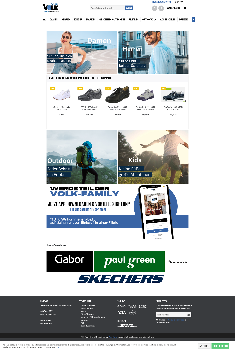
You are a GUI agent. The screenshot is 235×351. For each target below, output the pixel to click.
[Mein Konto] (161, 8)
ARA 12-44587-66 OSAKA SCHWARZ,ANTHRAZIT (89, 108)
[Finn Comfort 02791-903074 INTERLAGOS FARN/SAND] (145, 95)
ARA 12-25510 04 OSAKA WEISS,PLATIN (61, 108)
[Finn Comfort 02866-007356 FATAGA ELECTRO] (173, 95)
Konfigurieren (220, 346)
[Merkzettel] (154, 8)
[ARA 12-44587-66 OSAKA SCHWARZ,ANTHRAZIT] (90, 95)
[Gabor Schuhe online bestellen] (70, 261)
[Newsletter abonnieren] (187, 314)
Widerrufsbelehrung (87, 314)
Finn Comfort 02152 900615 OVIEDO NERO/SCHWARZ (117, 108)
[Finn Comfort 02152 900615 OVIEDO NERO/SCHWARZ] (117, 95)
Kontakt (83, 311)
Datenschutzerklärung (88, 326)
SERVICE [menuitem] (179, 2)
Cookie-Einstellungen (88, 305)
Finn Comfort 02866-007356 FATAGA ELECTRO (173, 108)
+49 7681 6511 (46, 311)
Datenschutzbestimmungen (175, 320)
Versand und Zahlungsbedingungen (93, 317)
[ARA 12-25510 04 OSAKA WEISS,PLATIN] (62, 95)
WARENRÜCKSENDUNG (162, 2)
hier (59, 347)
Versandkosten (113, 337)
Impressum (84, 320)
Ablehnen (204, 346)
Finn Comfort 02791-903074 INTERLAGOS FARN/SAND (145, 108)
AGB (82, 323)
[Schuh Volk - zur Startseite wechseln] (51, 8)
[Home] (44, 19)
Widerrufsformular (87, 308)
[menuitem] (162, 2)
